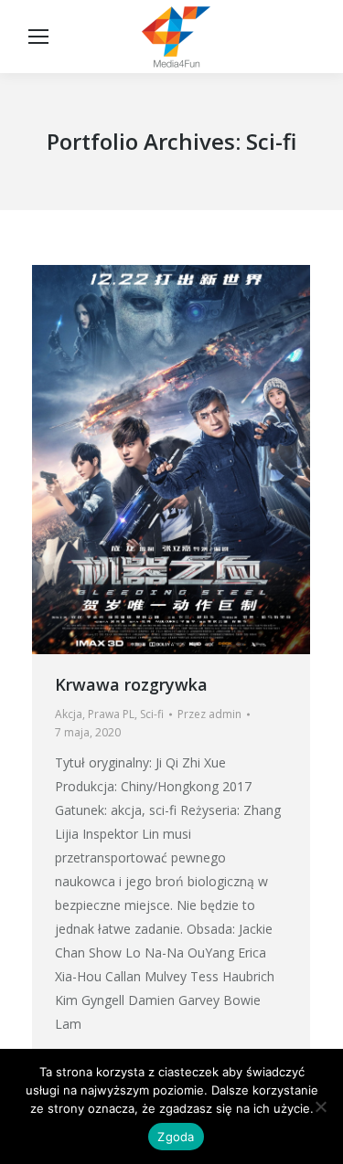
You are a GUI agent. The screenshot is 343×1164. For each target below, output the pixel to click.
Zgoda (175, 1136)
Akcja (68, 714)
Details (196, 459)
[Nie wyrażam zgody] (320, 1106)
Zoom (146, 459)
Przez (209, 714)
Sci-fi (152, 714)
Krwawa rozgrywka (131, 684)
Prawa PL (111, 714)
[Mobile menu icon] (38, 37)
